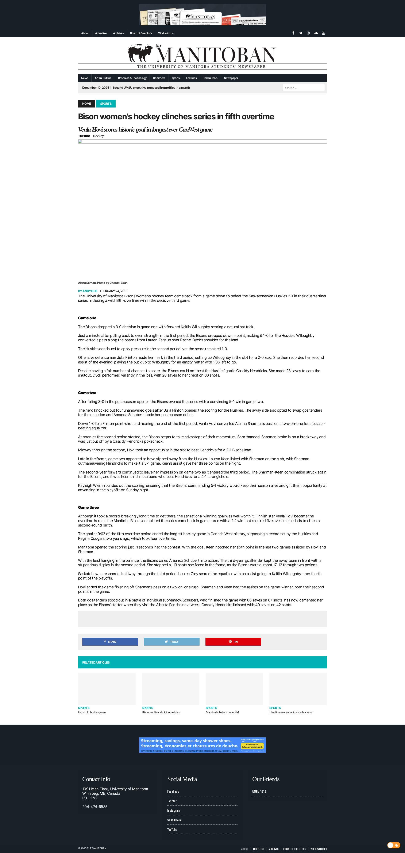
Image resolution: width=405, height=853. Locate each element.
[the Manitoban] (202, 55)
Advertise (101, 33)
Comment (159, 78)
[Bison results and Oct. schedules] (170, 689)
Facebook (173, 791)
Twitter (172, 801)
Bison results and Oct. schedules (160, 712)
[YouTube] (323, 32)
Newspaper (231, 78)
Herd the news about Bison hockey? (290, 712)
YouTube (172, 829)
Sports (176, 78)
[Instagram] (308, 32)
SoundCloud (174, 820)
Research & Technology (132, 78)
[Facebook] (293, 32)
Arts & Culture (103, 78)
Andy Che (89, 291)
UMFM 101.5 (259, 791)
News (84, 78)
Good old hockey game (92, 712)
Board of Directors (141, 33)
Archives (118, 33)
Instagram (173, 810)
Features (191, 78)
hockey (98, 136)
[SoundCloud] (316, 32)
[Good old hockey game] (107, 689)
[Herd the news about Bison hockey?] (298, 689)
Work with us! (166, 33)
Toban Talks (210, 78)
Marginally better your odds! (222, 712)
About (85, 33)
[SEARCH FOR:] (304, 87)
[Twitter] (300, 32)
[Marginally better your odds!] (234, 689)
